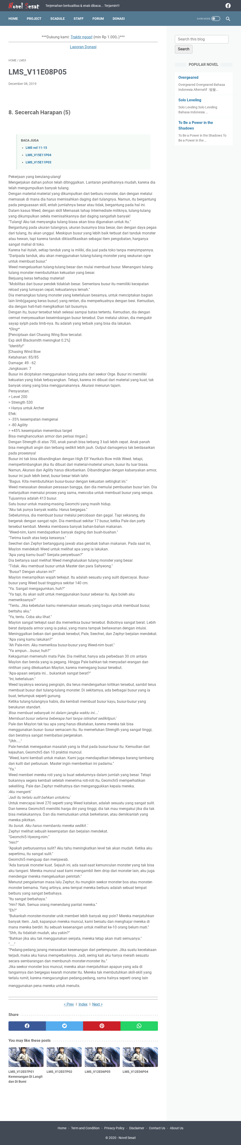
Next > (97, 1004)
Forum (98, 18)
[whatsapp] (139, 1026)
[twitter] (64, 1026)
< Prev (69, 1004)
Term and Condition (85, 1128)
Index (83, 1004)
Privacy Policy (114, 1128)
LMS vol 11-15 (36, 148)
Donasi (119, 18)
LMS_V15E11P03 (38, 162)
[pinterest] (101, 1026)
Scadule (57, 18)
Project (34, 18)
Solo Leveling (189, 100)
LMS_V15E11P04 (38, 155)
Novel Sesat (127, 1138)
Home (13, 18)
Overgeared (188, 77)
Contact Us (157, 1128)
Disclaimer (136, 1128)
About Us (176, 1128)
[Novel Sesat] (26, 6)
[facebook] (227, 5)
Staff (79, 18)
